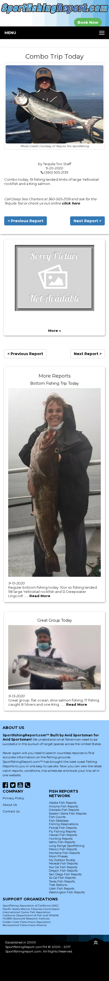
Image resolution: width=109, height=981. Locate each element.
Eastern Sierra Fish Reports (68, 813)
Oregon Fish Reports (63, 870)
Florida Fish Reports (63, 828)
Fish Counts (57, 817)
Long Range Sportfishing (66, 846)
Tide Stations (58, 885)
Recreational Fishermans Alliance (25, 925)
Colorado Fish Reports (64, 810)
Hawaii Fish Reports (63, 835)
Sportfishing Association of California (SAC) (30, 905)
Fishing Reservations (63, 824)
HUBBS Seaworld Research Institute (26, 918)
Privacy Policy (13, 798)
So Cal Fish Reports (62, 878)
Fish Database (59, 820)
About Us (10, 805)
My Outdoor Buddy (62, 860)
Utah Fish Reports (61, 888)
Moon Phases (58, 856)
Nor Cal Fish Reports (63, 867)
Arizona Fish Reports (63, 806)
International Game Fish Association (27, 912)
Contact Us (11, 811)
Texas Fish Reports (62, 881)
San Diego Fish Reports (65, 874)
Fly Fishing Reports (62, 831)
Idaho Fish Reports (62, 842)
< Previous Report (25, 220)
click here (71, 203)
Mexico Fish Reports (63, 849)
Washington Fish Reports (67, 892)
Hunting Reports (60, 838)
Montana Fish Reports (64, 853)
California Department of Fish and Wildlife (31, 915)
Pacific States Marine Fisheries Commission (31, 909)
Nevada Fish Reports (63, 863)
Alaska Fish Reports (62, 803)
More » (54, 330)
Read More (39, 596)
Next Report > (87, 220)
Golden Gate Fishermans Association (27, 922)
